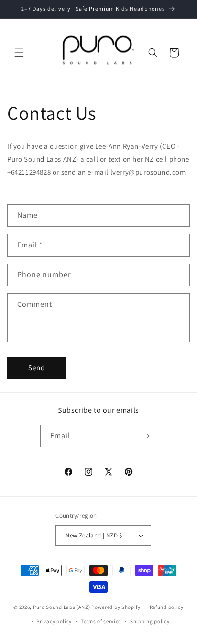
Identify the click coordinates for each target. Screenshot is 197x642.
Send (36, 367)
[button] (19, 52)
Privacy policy (54, 621)
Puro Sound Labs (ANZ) (61, 607)
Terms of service (101, 621)
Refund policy (167, 607)
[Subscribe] (146, 436)
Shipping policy (150, 621)
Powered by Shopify (116, 607)
